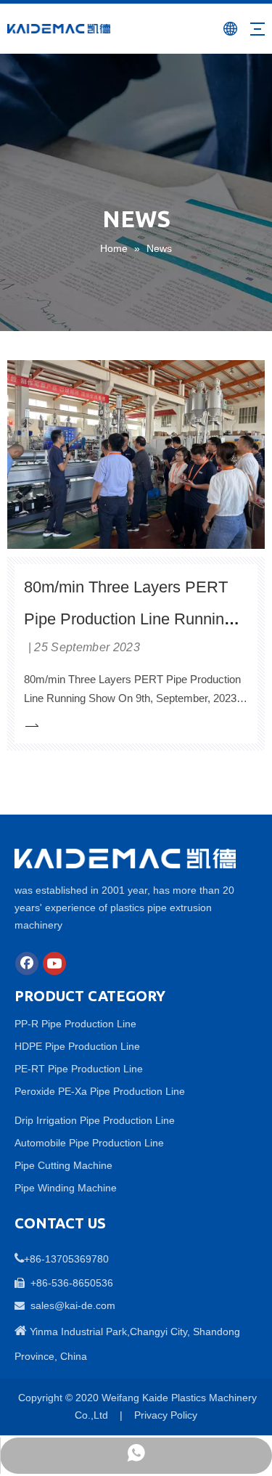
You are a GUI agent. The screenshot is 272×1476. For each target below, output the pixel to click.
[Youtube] (54, 963)
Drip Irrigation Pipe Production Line (95, 1120)
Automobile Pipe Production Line (89, 1143)
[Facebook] (26, 963)
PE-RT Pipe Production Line (79, 1069)
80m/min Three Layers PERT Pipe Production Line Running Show (128, 619)
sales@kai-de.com (72, 1305)
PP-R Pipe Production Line (75, 1023)
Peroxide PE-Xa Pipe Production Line (100, 1091)
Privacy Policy (165, 1415)
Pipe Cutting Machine (63, 1165)
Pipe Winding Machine (66, 1188)
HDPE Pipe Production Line (77, 1046)
